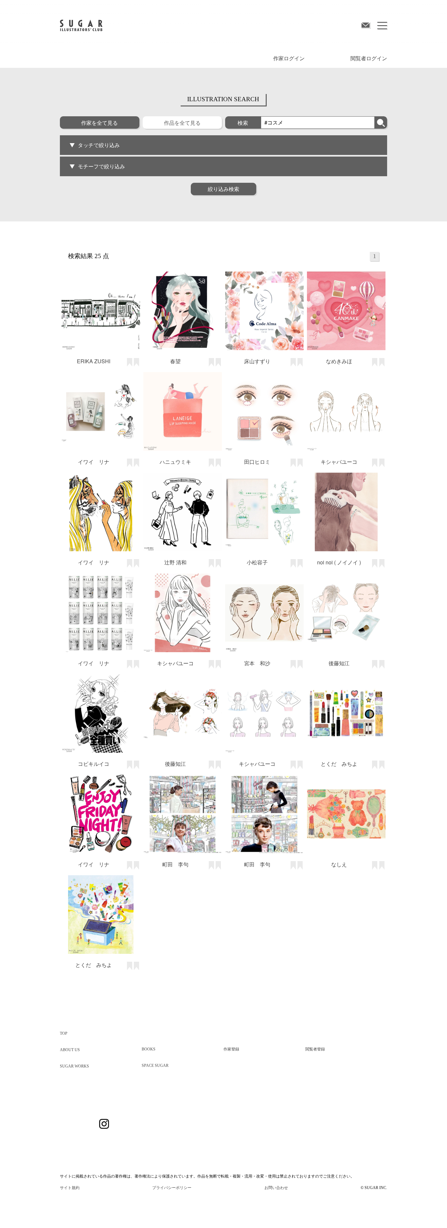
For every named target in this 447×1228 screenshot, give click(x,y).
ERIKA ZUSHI (93, 361)
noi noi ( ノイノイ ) (339, 562)
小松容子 (257, 562)
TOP (63, 1033)
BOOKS (148, 1049)
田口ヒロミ (257, 461)
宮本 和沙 (257, 663)
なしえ (339, 864)
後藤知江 (339, 663)
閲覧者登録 (315, 1049)
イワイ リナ (93, 461)
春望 (175, 361)
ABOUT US (70, 1050)
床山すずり (257, 361)
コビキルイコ (93, 763)
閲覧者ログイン (368, 58)
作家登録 (231, 1049)
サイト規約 (70, 1187)
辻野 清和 (175, 562)
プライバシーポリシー (171, 1187)
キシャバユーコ (339, 461)
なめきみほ (339, 361)
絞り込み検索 (223, 189)
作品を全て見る (182, 122)
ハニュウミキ (175, 461)
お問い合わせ (276, 1187)
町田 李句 (175, 864)
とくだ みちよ (339, 763)
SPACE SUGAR (155, 1065)
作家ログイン (289, 58)
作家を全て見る (99, 122)
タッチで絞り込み (99, 145)
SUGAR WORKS (74, 1066)
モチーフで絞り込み (101, 166)
